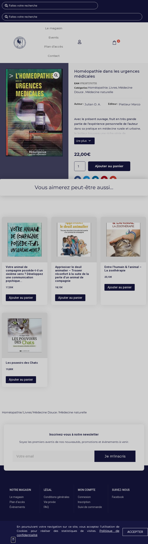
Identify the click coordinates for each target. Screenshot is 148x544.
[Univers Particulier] (13, 539)
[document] (74, 272)
